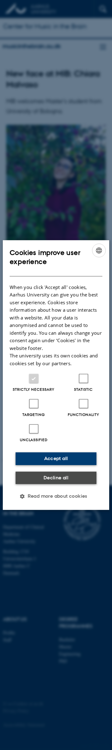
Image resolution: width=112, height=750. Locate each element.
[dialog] (56, 375)
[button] (56, 496)
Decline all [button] (56, 478)
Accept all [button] (56, 458)
